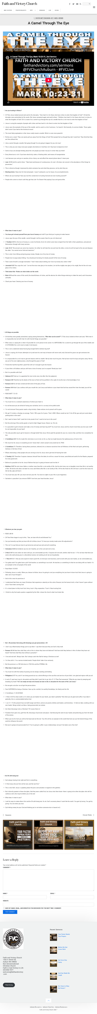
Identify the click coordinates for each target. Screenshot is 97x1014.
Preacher (14, 845)
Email (52, 894)
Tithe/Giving (9, 985)
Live (50, 10)
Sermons (42, 10)
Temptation (84, 14)
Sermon (60, 18)
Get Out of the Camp (79, 848)
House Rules (87, 815)
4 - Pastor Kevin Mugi (43, 842)
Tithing (89, 14)
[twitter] (73, 4)
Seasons (8, 815)
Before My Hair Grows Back (48, 848)
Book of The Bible (23, 842)
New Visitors (8, 10)
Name (5, 894)
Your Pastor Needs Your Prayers (18, 848)
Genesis (59, 842)
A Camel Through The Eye (48, 23)
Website (5, 901)
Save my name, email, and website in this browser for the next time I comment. (33, 908)
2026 (18, 842)
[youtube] (77, 4)
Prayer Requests (21, 10)
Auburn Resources (36, 1007)
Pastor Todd (7, 15)
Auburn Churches (48, 1007)
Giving (57, 10)
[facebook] (69, 4)
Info (31, 10)
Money (78, 14)
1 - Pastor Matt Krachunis (42, 18)
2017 (52, 18)
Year (22, 845)
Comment (7, 868)
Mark (56, 18)
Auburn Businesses (61, 1007)
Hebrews (30, 842)
